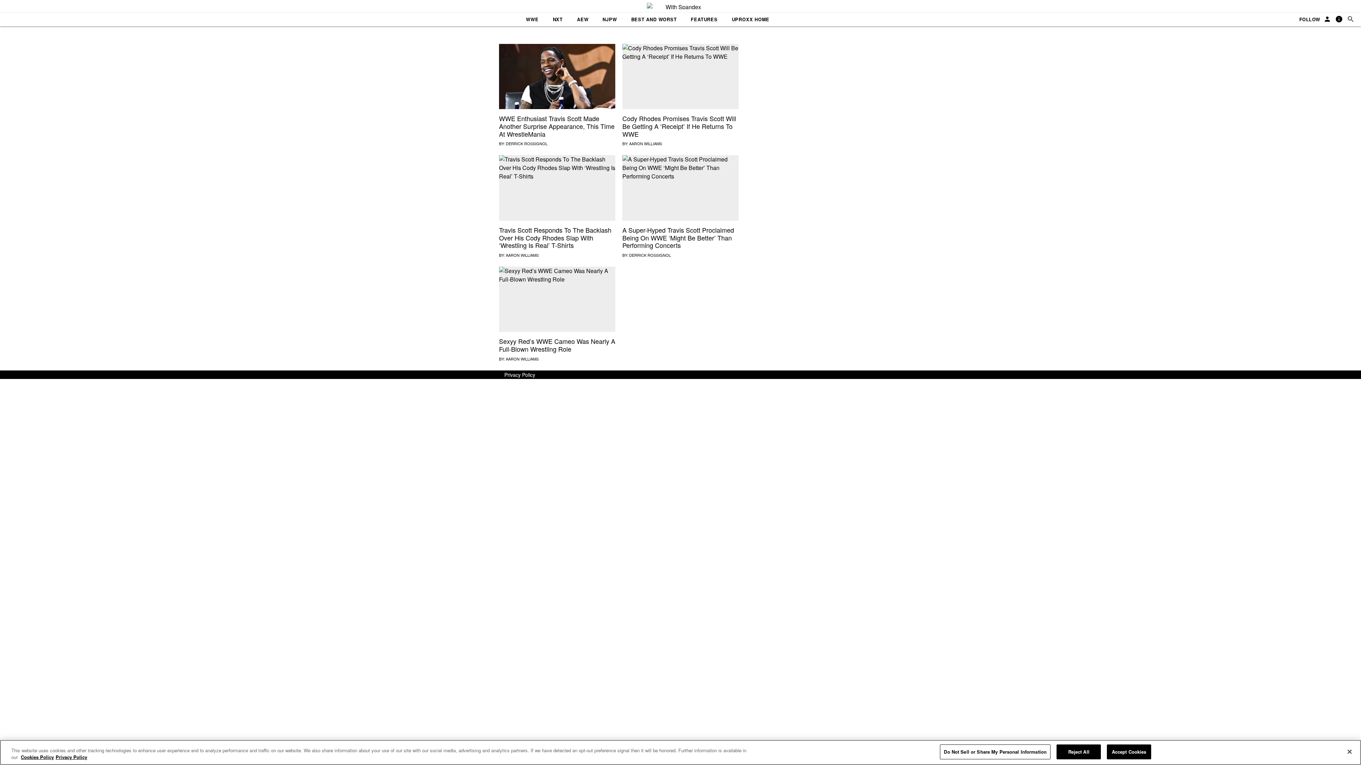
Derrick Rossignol (527, 143)
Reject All (1079, 751)
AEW (582, 19)
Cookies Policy (37, 757)
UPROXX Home (751, 19)
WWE (532, 19)
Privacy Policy (519, 374)
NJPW (610, 19)
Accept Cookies (1129, 751)
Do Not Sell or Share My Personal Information (995, 751)
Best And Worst (654, 19)
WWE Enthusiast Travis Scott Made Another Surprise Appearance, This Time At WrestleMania (557, 126)
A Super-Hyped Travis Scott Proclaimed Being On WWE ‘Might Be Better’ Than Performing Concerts (678, 237)
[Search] (1351, 19)
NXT (558, 19)
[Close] (1349, 751)
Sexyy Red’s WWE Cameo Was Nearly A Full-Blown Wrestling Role (557, 344)
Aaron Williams (645, 143)
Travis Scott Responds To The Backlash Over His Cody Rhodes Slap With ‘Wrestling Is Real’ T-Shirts (555, 237)
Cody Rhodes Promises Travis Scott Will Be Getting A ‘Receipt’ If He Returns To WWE (679, 126)
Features (704, 19)
